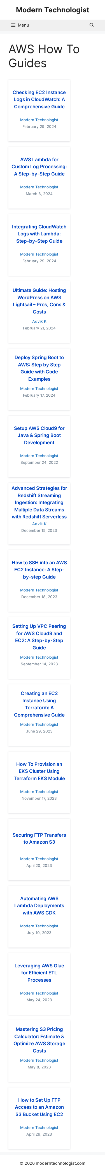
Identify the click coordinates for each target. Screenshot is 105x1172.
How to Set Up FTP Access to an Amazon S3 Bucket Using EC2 (39, 1107)
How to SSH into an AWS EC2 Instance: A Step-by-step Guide (39, 570)
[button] (91, 25)
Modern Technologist (52, 10)
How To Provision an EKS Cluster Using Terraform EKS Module (39, 771)
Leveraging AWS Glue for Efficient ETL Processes (39, 973)
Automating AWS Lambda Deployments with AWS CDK (39, 906)
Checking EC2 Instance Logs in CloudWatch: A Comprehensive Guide (39, 99)
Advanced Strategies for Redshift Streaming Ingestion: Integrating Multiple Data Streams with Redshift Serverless (39, 502)
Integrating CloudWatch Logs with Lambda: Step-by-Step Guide (39, 234)
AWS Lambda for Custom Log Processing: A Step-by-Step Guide (39, 167)
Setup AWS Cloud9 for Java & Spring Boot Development (39, 435)
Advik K (39, 321)
